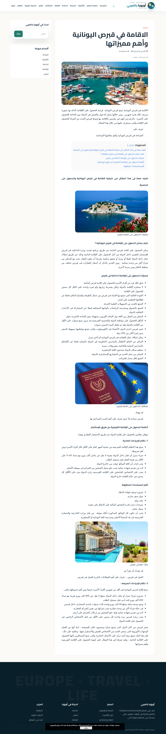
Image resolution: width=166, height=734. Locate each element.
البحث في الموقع (36, 720)
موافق (86, 728)
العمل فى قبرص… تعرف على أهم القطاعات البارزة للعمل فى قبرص (110, 577)
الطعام (19, 5)
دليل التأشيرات (107, 715)
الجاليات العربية (30, 5)
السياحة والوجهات (106, 710)
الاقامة (57, 5)
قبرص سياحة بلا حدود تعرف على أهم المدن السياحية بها (116, 418)
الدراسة (65, 5)
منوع (13, 5)
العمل (41, 5)
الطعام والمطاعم (106, 720)
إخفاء (130, 145)
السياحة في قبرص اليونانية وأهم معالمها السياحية (119, 135)
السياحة (73, 5)
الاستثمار (48, 5)
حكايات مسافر (92, 5)
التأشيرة (81, 5)
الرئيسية (103, 5)
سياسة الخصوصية (55, 725)
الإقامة (46, 69)
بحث (18, 34)
